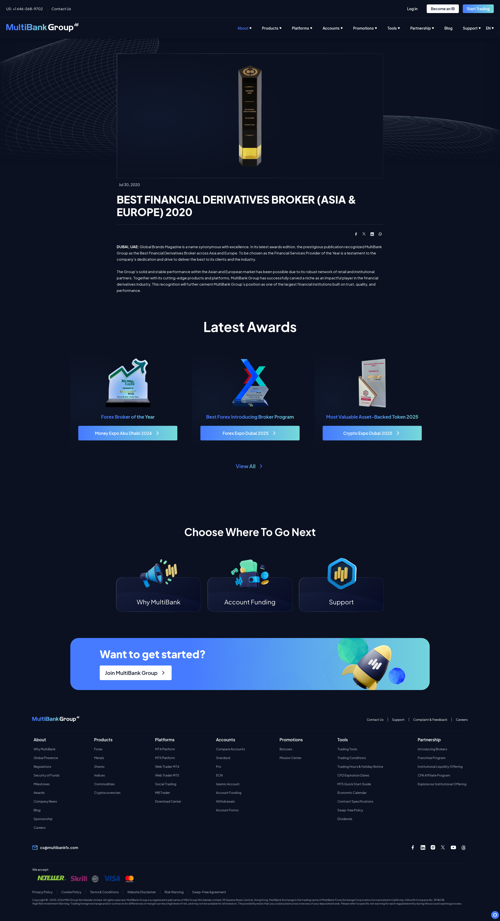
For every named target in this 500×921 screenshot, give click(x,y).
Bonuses (286, 749)
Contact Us (61, 8)
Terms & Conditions (104, 892)
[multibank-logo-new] (42, 28)
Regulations (42, 766)
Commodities (104, 784)
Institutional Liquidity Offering (440, 766)
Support (398, 719)
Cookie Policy (71, 892)
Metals (99, 758)
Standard (223, 758)
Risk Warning (174, 892)
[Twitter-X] (443, 847)
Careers (462, 719)
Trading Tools (347, 749)
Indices (99, 775)
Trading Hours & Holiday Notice (360, 766)
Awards (39, 792)
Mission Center (291, 758)
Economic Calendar (352, 792)
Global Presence (46, 758)
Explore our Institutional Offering (442, 784)
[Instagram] (433, 847)
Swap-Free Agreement (209, 892)
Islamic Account (228, 784)
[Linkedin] (423, 847)
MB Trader (162, 792)
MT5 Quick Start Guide (354, 784)
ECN (219, 775)
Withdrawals (225, 801)
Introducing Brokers (432, 749)
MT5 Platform (165, 758)
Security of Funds (47, 775)
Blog (37, 810)
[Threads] (463, 847)
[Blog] (453, 28)
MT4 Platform (165, 749)
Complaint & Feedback (430, 719)
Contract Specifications (355, 801)
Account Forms (227, 810)
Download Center (168, 801)
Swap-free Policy (350, 810)
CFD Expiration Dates (353, 775)
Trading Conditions (351, 758)
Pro (218, 766)
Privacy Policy (42, 892)
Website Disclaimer (141, 892)
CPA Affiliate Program (434, 775)
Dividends (344, 819)
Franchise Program (432, 758)
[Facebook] (413, 847)
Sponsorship (43, 819)
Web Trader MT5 (167, 775)
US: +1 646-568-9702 (24, 8)
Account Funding (228, 792)
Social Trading (165, 784)
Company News (45, 801)
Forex (98, 749)
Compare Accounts (230, 749)
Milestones (42, 784)
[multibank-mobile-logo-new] (55, 719)
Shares (99, 766)
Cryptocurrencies (107, 792)
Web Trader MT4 (167, 766)
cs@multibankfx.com (59, 847)
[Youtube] (453, 847)
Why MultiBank (44, 749)
